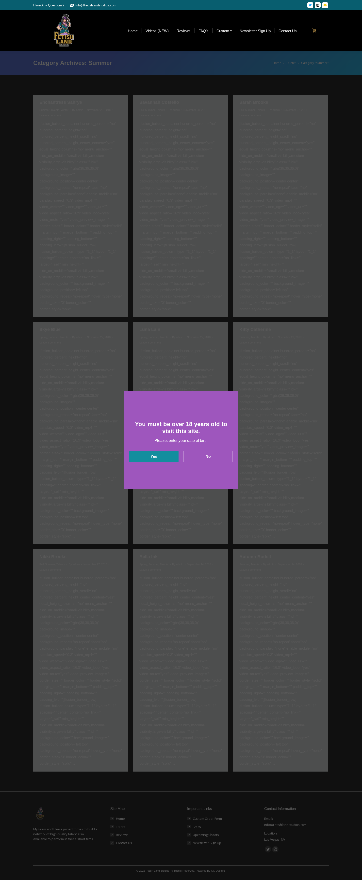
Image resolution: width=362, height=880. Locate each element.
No (208, 456)
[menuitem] (133, 30)
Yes (153, 456)
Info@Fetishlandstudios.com (95, 5)
